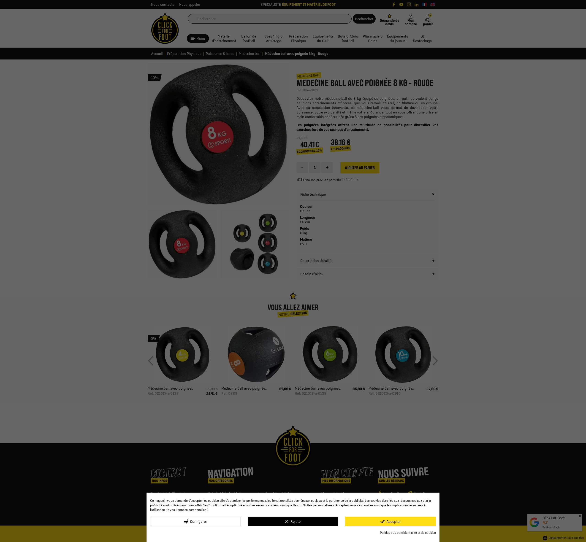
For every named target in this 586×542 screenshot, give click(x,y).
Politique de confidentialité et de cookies (408, 532)
